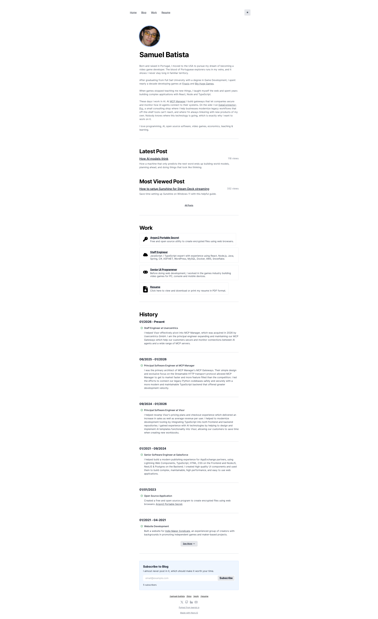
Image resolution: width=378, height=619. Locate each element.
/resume (204, 596)
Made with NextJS (189, 612)
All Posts (189, 205)
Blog (143, 12)
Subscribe (226, 578)
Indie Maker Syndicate (177, 530)
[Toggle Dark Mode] (247, 12)
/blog (189, 596)
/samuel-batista (177, 596)
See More (187, 543)
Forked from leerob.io (189, 607)
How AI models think (153, 158)
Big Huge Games (204, 83)
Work (154, 12)
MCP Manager (178, 101)
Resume (166, 12)
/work (196, 596)
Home (133, 12)
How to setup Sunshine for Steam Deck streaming (174, 189)
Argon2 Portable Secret (169, 504)
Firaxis (185, 83)
